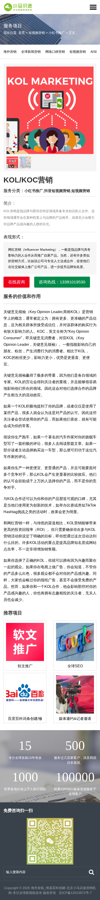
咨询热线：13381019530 (62, 282)
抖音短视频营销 (57, 191)
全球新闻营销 (31, 52)
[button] (93, 7)
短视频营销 (37, 33)
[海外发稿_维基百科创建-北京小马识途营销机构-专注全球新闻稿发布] (16, 7)
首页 (21, 33)
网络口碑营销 (55, 52)
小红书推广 (57, 33)
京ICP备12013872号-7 (75, 893)
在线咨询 (16, 282)
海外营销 (10, 52)
